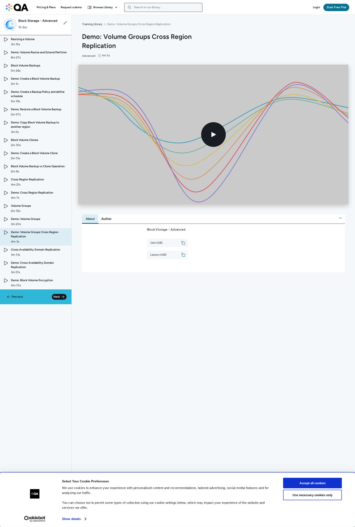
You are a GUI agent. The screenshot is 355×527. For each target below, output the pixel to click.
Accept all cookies (313, 483)
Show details (71, 519)
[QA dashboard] (17, 7)
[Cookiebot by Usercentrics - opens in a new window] (35, 519)
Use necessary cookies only (312, 495)
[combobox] (163, 7)
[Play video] (213, 134)
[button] (46, 7)
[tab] (90, 219)
